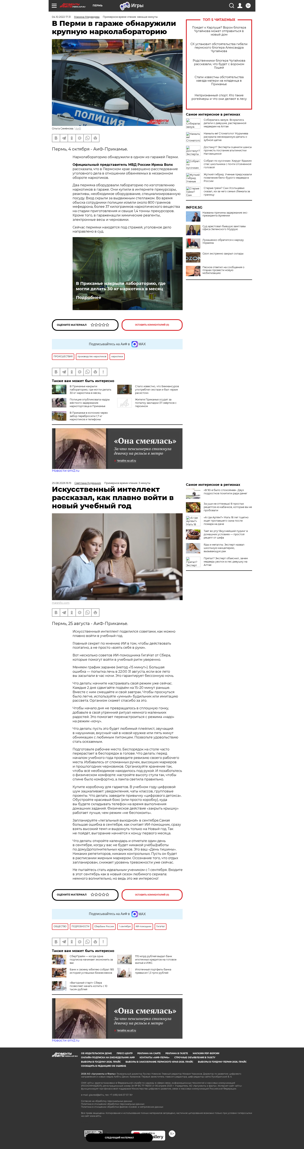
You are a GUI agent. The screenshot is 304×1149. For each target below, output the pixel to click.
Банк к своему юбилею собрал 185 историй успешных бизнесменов (92, 971)
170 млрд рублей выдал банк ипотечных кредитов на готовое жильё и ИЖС (155, 959)
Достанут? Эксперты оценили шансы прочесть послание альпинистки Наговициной (228, 150)
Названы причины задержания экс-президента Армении (225, 214)
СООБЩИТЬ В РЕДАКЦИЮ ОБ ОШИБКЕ (103, 1066)
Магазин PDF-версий (206, 1053)
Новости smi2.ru (65, 471)
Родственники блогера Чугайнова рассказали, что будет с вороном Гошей (219, 64)
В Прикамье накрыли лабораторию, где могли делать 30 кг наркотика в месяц (121, 286)
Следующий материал (119, 1137)
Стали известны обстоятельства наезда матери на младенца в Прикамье (219, 80)
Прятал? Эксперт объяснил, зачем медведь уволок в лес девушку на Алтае (226, 561)
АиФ (78, 128)
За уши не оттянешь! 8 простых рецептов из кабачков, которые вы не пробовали (228, 507)
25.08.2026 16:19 (61, 483)
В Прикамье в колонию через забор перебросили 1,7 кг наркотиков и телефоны (89, 416)
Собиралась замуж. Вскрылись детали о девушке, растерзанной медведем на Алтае (225, 123)
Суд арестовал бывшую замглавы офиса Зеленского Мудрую (224, 228)
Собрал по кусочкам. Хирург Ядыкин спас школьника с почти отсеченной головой (228, 164)
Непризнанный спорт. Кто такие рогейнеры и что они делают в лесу (219, 97)
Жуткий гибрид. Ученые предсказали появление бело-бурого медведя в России (228, 178)
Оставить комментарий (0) (152, 325)
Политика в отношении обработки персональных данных (112, 1104)
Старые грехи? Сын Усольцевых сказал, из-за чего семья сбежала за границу (227, 191)
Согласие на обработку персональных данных (106, 1101)
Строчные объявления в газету (194, 1057)
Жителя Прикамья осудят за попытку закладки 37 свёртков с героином (156, 403)
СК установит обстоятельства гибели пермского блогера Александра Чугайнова (219, 47)
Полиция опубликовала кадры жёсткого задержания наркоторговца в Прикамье (90, 403)
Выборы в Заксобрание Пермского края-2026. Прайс (159, 1062)
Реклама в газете (176, 1053)
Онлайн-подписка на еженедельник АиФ (108, 1057)
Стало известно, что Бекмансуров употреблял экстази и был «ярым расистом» (157, 389)
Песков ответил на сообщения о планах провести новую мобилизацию (223, 270)
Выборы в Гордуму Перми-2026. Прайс (222, 1062)
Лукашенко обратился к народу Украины (223, 241)
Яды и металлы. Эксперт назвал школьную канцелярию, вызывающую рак (224, 548)
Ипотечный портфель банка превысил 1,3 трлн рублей (153, 971)
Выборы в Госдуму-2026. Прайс (101, 1062)
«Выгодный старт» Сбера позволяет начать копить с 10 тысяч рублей (88, 986)
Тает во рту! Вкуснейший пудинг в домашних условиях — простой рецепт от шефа (226, 534)
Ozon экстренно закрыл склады (222, 253)
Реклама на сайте (149, 1053)
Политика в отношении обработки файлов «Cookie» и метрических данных (122, 1107)
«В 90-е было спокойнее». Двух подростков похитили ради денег (225, 492)
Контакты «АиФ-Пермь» (155, 1057)
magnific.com (60, 602)
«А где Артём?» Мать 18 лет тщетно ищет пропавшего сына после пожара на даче (226, 521)
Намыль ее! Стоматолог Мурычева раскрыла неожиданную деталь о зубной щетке (226, 137)
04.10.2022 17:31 (61, 16)
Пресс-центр (125, 1053)
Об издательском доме (96, 1053)
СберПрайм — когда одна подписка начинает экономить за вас (91, 959)
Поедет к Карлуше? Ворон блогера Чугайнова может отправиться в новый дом (219, 31)
